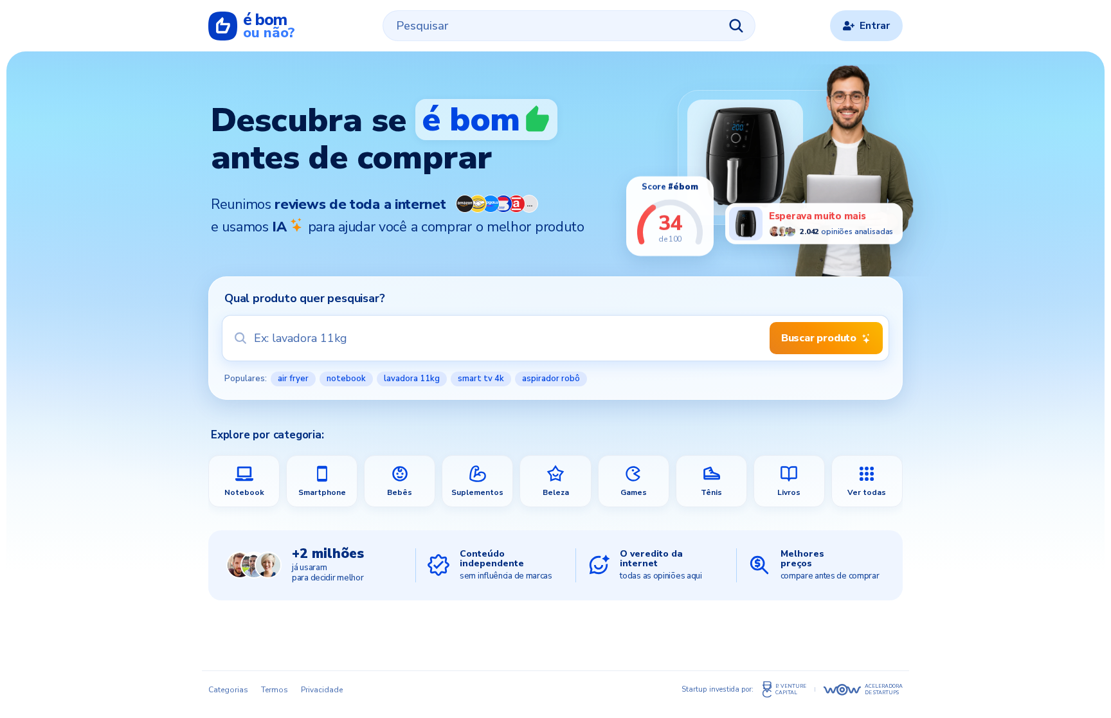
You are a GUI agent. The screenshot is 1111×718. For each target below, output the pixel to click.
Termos (274, 690)
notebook (346, 378)
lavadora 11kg (412, 378)
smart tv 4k (481, 378)
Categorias (228, 690)
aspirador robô (551, 378)
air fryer (293, 378)
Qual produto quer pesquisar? (304, 298)
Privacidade (322, 690)
